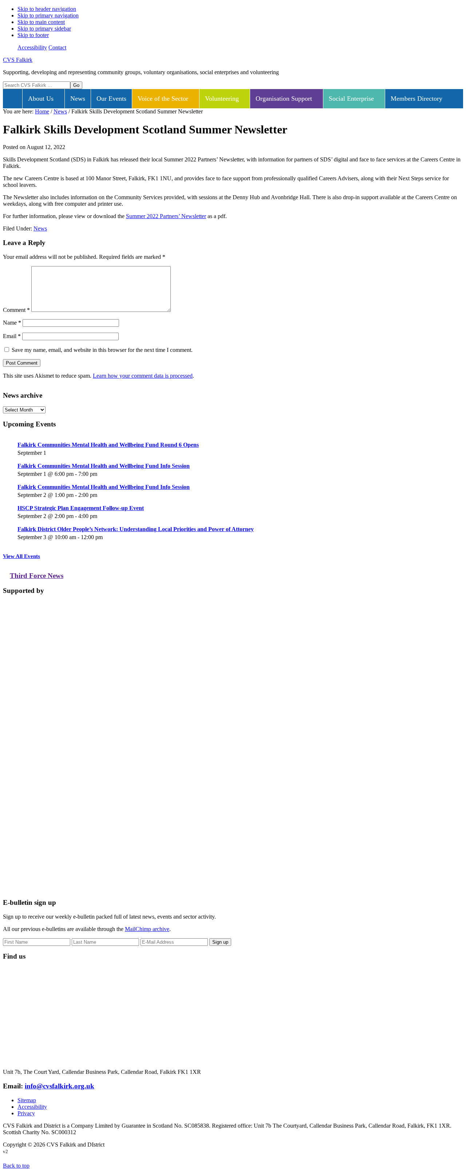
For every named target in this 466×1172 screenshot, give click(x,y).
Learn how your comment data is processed (143, 376)
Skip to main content (41, 22)
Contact (57, 47)
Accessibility (32, 47)
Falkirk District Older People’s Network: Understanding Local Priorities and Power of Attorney (135, 529)
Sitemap (26, 1100)
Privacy (26, 1113)
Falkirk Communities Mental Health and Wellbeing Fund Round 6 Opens (108, 445)
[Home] (12, 98)
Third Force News (36, 575)
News (40, 228)
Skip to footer (33, 35)
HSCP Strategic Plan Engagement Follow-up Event (80, 508)
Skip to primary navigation (48, 15)
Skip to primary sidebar (44, 28)
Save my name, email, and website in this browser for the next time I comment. (102, 350)
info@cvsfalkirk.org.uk (59, 1086)
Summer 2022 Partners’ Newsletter (166, 216)
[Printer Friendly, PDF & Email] (427, 230)
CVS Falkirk (17, 60)
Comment (16, 310)
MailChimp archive (147, 929)
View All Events (21, 556)
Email (12, 336)
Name (12, 323)
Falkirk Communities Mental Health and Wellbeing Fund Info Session (103, 466)
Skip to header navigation (46, 9)
